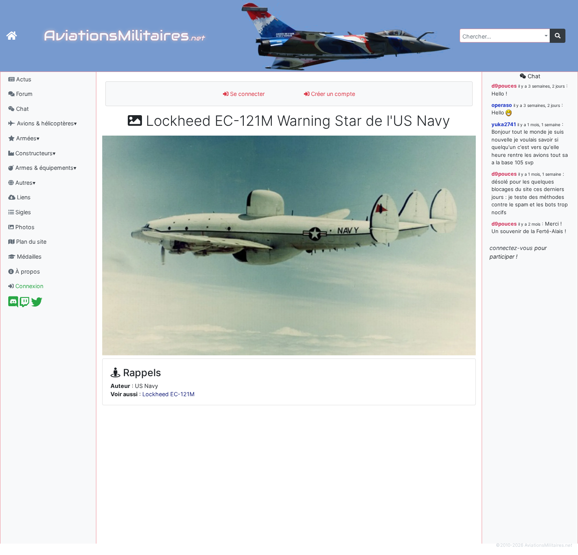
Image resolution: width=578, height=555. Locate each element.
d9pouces (504, 86)
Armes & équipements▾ (45, 167)
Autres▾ (24, 182)
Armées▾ (27, 138)
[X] (36, 304)
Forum (24, 93)
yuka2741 (503, 124)
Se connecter (246, 93)
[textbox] (502, 36)
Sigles (22, 212)
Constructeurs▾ (34, 153)
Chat (22, 108)
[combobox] (505, 35)
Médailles (28, 256)
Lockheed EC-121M (168, 394)
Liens (23, 197)
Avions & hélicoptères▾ (46, 123)
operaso (501, 105)
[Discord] (13, 304)
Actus (23, 79)
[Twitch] (24, 304)
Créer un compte (332, 93)
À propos (27, 271)
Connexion (28, 286)
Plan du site (30, 241)
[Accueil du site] (11, 35)
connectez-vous (511, 247)
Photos (24, 227)
